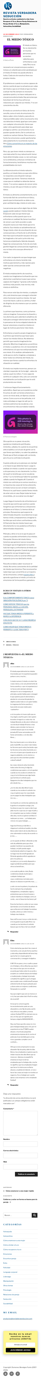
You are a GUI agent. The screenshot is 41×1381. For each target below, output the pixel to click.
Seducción (7, 1299)
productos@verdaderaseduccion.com (17, 1319)
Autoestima (7, 1236)
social (5, 211)
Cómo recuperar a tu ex (12, 1250)
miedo (9, 645)
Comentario (8, 1109)
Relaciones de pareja (11, 1295)
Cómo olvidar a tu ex (11, 1245)
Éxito (5, 1263)
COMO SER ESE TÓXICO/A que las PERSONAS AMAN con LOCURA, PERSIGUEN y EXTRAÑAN (16, 607)
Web (5, 1162)
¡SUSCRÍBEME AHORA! (20, 1350)
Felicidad (6, 1268)
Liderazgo (7, 1277)
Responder (14, 932)
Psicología (7, 1290)
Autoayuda (7, 1232)
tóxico (16, 645)
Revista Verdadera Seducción (20, 14)
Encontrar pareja (9, 1259)
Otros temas (8, 1286)
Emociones (11, 641)
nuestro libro (29, 575)
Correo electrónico (10, 1151)
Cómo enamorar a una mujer (14, 1241)
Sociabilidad (8, 1304)
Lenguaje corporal (10, 1272)
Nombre (6, 1139)
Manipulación (8, 1281)
